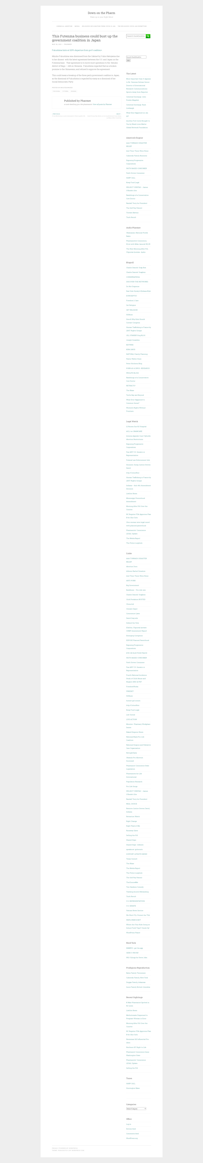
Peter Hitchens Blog (134, 363)
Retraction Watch (133, 816)
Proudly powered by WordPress (65, 1148)
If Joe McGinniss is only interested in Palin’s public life (68, 115)
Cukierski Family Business (136, 156)
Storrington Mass (133, 1088)
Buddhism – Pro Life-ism (136, 590)
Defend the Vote (132, 623)
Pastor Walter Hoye (133, 359)
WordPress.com (78, 1150)
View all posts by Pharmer (102, 104)
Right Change (131, 821)
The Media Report (133, 538)
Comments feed (132, 1134)
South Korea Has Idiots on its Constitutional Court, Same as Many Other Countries (104, 116)
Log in (128, 1124)
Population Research (134, 782)
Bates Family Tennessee (136, 973)
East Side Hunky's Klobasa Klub (138, 291)
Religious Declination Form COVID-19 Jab (98, 26)
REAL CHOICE (131, 804)
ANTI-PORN (131, 580)
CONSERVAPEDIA (133, 277)
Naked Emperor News (134, 732)
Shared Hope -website (134, 845)
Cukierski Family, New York (137, 978)
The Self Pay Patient (134, 208)
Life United (130, 715)
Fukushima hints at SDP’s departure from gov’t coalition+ (77, 50)
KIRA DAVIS (130, 349)
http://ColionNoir (132, 473)
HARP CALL (130, 178)
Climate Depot (131, 609)
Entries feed (131, 1129)
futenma (65, 91)
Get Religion (131, 305)
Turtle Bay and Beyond (135, 395)
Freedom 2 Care (132, 300)
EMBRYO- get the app (134, 948)
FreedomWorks (132, 686)
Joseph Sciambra (132, 340)
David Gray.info (132, 618)
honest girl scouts (133, 701)
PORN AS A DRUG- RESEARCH (138, 368)
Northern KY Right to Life (136, 1047)
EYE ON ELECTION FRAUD (136, 653)
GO (128, 60)
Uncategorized (66, 87)
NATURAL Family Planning (136, 354)
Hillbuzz (129, 315)
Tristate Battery (132, 213)
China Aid (130, 604)
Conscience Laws (133, 613)
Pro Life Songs (131, 786)
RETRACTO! (130, 386)
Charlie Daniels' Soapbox (135, 272)
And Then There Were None (137, 151)
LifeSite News (131, 493)
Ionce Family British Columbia (138, 987)
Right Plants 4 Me (133, 826)
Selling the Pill (132, 835)
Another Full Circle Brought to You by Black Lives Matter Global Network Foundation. (138, 124)
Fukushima (56, 91)
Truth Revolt (131, 217)
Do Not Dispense (132, 286)
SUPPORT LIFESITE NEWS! (136, 854)
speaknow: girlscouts (134, 849)
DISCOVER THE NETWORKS (137, 282)
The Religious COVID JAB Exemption (132, 26)
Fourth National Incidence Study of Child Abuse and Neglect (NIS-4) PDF (136, 678)
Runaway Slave (132, 830)
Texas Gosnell (131, 859)
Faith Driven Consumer (135, 173)
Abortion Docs (131, 566)
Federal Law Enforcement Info (138, 460)
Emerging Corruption (134, 636)
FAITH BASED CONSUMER (136, 168)
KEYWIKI (129, 345)
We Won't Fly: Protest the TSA (138, 915)
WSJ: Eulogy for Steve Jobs (136, 957)
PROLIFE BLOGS (132, 373)
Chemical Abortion (64, 26)
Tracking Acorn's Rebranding (137, 892)
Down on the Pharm (101, 13)
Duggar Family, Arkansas (135, 982)
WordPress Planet (133, 933)
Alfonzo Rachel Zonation (135, 571)
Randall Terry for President (136, 203)
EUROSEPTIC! (131, 296)
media (77, 26)
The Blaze (130, 390)
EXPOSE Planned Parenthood (137, 640)
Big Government (132, 585)
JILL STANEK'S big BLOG (135, 335)
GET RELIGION (132, 310)
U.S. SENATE (131, 906)
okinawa (73, 91)
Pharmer (68, 44)
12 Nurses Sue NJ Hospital (136, 426)
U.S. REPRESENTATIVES (135, 901)
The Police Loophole (134, 543)
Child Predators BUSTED (135, 599)
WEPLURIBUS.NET (133, 920)
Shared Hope (131, 840)
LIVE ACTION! (131, 719)
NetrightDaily (131, 753)
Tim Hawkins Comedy (135, 887)
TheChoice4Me (132, 882)
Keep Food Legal (132, 182)
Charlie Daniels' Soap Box (136, 268)
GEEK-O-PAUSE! (132, 953)
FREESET (130, 691)
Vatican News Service (134, 910)
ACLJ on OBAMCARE (134, 431)
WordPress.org (132, 1138)
